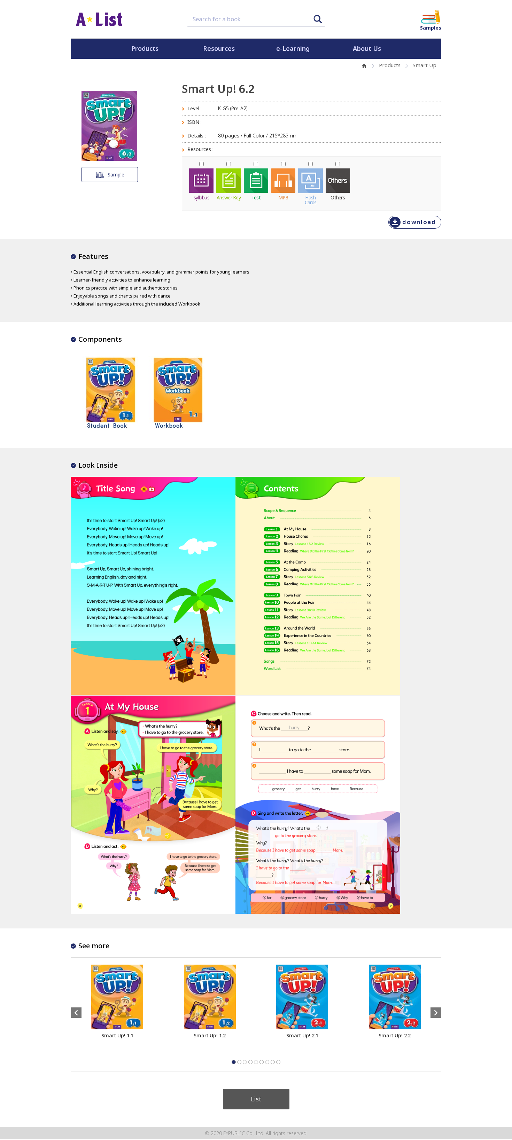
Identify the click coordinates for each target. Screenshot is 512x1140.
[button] (234, 1062)
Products (144, 48)
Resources (219, 48)
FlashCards (311, 199)
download (419, 222)
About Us (367, 48)
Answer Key (229, 197)
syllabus (201, 197)
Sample (116, 174)
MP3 (283, 197)
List (256, 1099)
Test (256, 197)
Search (318, 19)
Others (338, 197)
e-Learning (293, 48)
